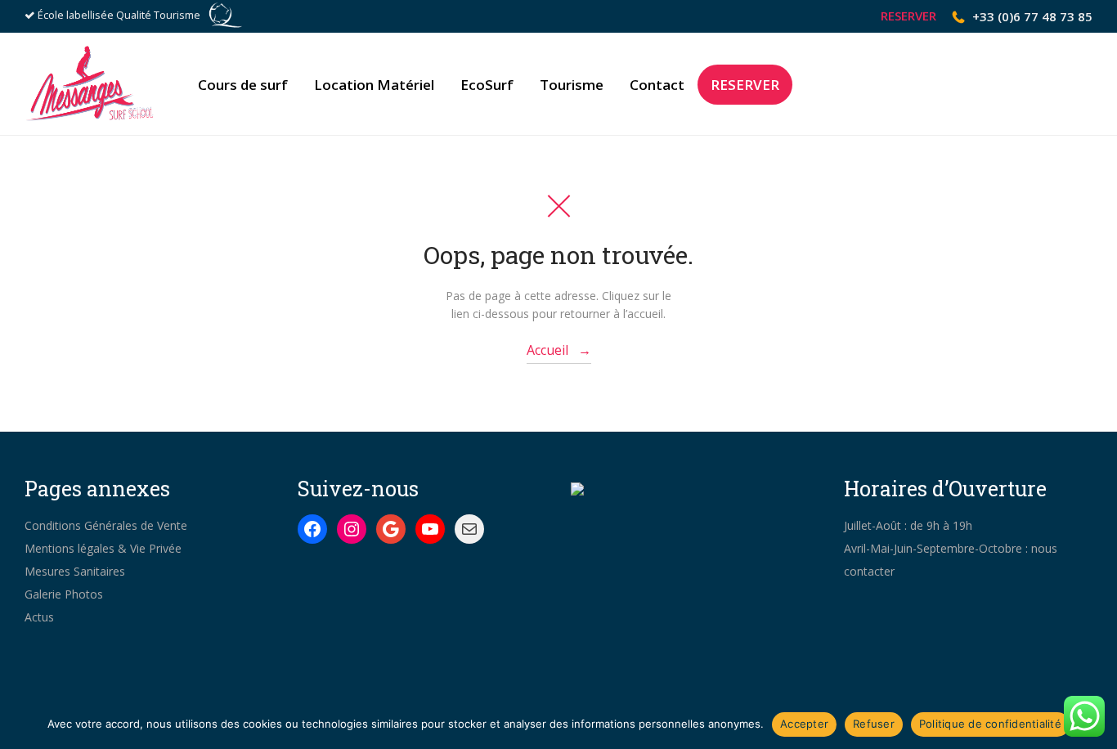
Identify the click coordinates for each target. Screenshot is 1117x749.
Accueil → (559, 350)
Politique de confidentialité (990, 723)
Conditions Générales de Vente (106, 525)
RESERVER (908, 16)
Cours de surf (243, 84)
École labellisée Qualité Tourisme (119, 15)
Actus (39, 617)
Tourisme (571, 84)
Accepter (804, 723)
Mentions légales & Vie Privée (103, 548)
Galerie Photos (64, 594)
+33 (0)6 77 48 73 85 (1032, 16)
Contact (657, 84)
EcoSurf (487, 84)
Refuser (874, 723)
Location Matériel (374, 84)
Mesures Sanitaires (75, 571)
